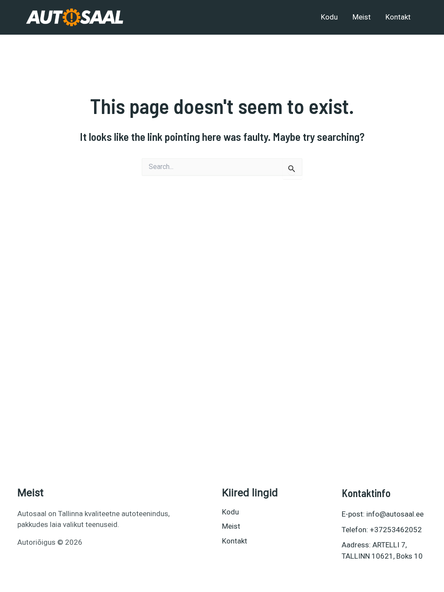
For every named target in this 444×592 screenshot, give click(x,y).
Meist (362, 17)
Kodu (329, 17)
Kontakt (398, 17)
